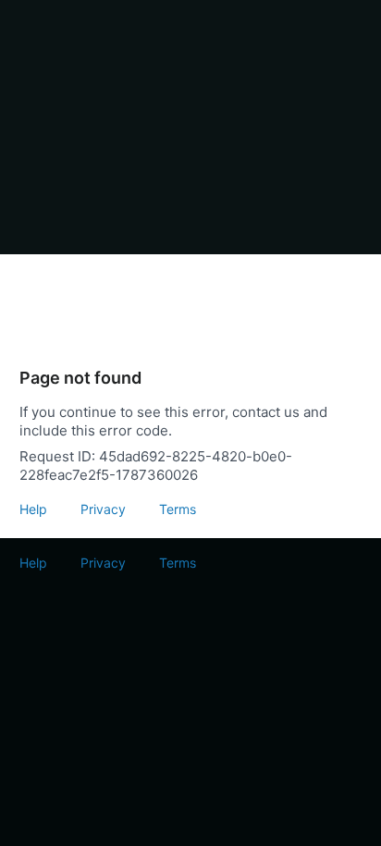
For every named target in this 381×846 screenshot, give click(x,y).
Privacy (103, 509)
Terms (177, 509)
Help (33, 509)
